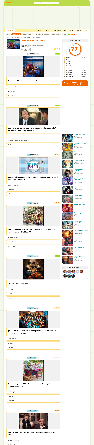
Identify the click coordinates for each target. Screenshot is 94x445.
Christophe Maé (12, 338)
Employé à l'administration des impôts (19, 140)
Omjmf (68, 57)
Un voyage (11, 189)
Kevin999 (69, 74)
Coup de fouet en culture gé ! (79, 248)
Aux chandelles (12, 87)
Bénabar (10, 343)
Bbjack (68, 59)
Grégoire (10, 347)
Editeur (10, 136)
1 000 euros (11, 194)
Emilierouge (69, 70)
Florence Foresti (13, 237)
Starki (68, 64)
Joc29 (68, 61)
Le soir (10, 298)
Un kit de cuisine (13, 185)
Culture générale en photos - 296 (79, 257)
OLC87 (68, 68)
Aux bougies (11, 91)
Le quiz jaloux (78, 186)
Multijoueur (56, 30)
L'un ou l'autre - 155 (79, 239)
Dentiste (10, 145)
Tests (46, 30)
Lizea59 (58, 43)
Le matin (10, 289)
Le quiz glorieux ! (79, 195)
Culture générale (16, 34)
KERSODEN (69, 76)
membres (28, 7)
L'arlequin (11, 400)
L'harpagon (11, 396)
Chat (86, 30)
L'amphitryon (11, 392)
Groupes (79, 30)
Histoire (24, 34)
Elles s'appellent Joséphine (78, 170)
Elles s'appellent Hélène (81, 230)
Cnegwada (69, 72)
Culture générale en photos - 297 (79, 222)
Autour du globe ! (79, 213)
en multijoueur (38, 7)
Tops (64, 30)
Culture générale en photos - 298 (79, 178)
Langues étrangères (56, 34)
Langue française (46, 34)
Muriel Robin (11, 246)
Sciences (38, 34)
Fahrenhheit (69, 66)
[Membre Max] (66, 273)
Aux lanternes (12, 96)
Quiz (12, 37)
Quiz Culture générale (25, 37)
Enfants (64, 34)
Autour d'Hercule (79, 152)
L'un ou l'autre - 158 (79, 134)
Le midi (10, 294)
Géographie (30, 34)
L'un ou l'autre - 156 (79, 204)
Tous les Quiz (10, 30)
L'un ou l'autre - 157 (79, 160)
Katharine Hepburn (13, 440)
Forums (71, 30)
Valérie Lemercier (13, 242)
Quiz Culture (17, 37)
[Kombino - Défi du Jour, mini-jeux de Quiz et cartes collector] (71, 34)
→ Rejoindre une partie (82, 7)
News (38, 30)
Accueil (7, 37)
